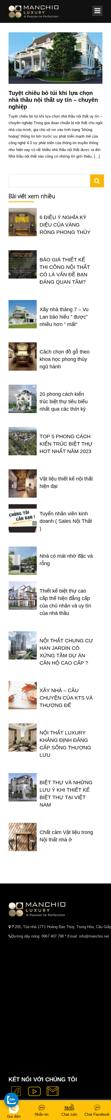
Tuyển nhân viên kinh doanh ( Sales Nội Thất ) (66, 521)
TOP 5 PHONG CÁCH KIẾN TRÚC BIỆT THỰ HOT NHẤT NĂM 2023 (66, 444)
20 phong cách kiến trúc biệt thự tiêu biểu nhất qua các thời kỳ (64, 401)
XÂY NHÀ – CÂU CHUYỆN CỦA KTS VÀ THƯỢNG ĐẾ (66, 698)
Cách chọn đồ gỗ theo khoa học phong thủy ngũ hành (65, 359)
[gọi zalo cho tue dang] (11, 1100)
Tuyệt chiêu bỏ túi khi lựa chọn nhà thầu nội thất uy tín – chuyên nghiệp (53, 100)
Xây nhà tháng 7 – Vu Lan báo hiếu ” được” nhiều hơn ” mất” (64, 317)
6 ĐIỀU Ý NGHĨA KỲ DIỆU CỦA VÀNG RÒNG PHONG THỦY (65, 225)
